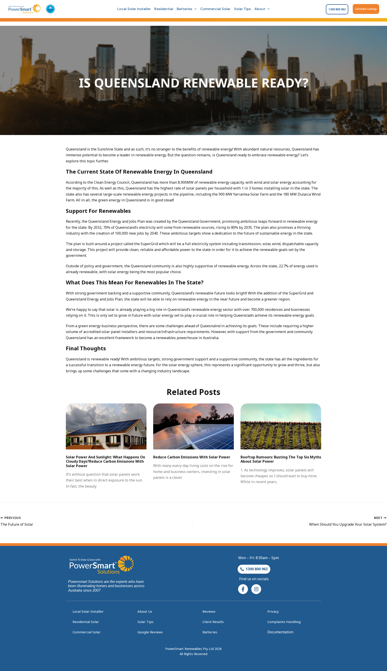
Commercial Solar (215, 9)
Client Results (213, 621)
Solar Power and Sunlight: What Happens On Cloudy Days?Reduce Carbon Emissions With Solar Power (105, 461)
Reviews (208, 611)
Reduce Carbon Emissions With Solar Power (191, 457)
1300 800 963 (337, 9)
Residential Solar (86, 621)
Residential (163, 9)
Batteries (184, 9)
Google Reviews (150, 632)
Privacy (273, 611)
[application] (194, 9)
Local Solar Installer (134, 9)
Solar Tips (242, 9)
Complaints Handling (284, 621)
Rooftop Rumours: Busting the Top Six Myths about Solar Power (281, 459)
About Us (145, 611)
